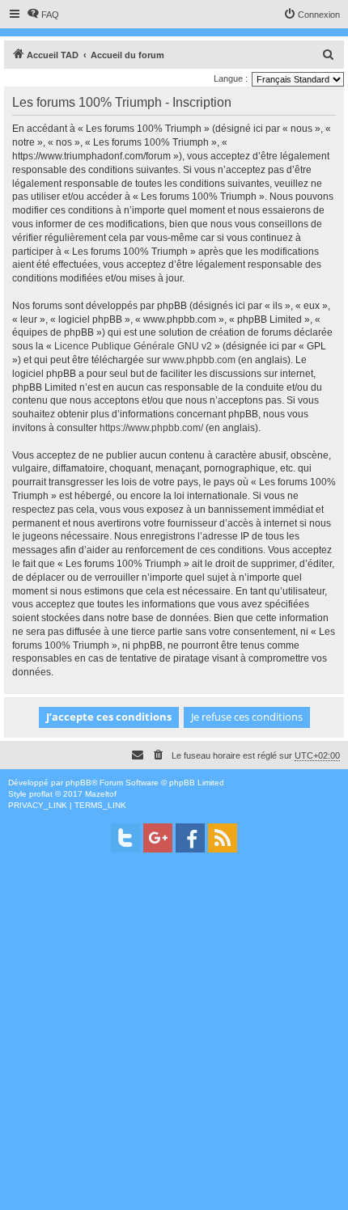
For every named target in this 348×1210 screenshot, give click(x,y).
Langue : (231, 78)
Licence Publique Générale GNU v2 (133, 346)
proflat (41, 793)
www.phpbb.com (199, 360)
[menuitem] (43, 14)
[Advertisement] (174, 1036)
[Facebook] (190, 837)
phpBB (78, 782)
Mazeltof (101, 793)
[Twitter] (125, 837)
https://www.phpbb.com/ (151, 428)
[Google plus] (157, 837)
